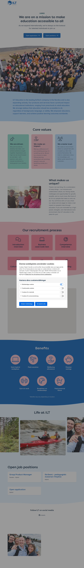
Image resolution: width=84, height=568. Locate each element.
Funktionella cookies (28, 288)
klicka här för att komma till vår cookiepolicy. (38, 274)
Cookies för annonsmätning (30, 296)
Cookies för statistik (28, 292)
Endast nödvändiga (27, 304)
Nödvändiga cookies (28, 284)
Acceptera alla (41, 304)
